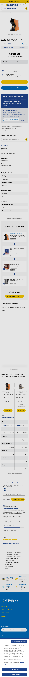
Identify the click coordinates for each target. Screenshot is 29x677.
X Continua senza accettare (19, 641)
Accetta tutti (15, 669)
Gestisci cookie (16, 674)
